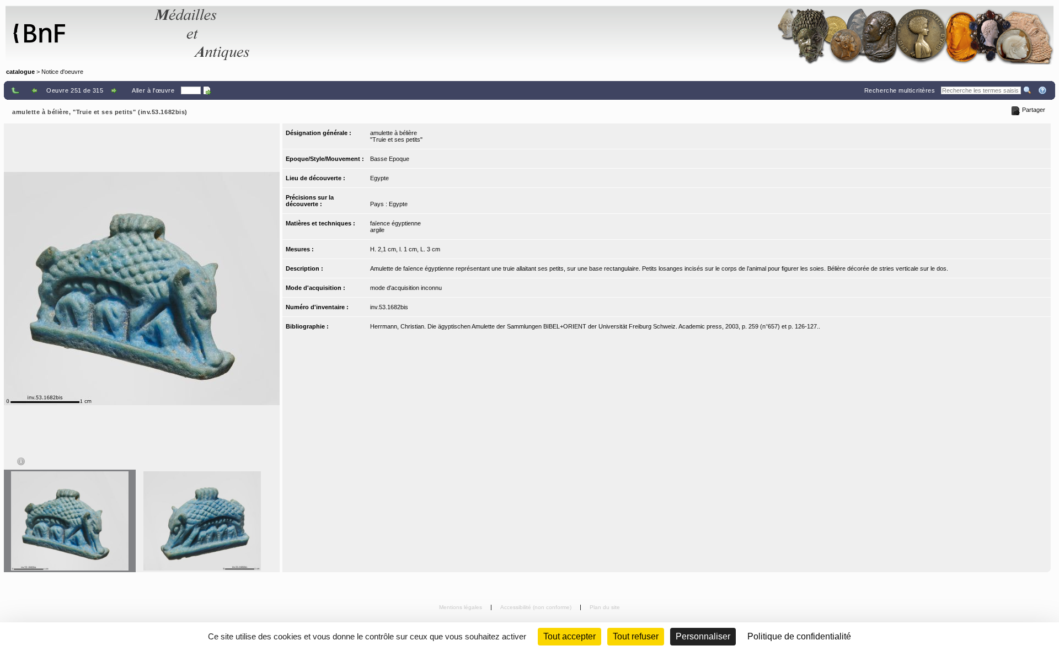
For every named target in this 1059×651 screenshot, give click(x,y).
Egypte (379, 178)
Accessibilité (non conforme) (536, 607)
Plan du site (605, 607)
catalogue (20, 71)
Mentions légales (461, 607)
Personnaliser (703, 636)
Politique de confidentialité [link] (799, 636)
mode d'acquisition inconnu (406, 287)
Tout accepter (569, 636)
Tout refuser (636, 636)
